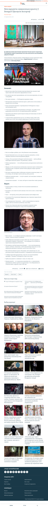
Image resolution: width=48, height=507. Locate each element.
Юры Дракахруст (7, 14)
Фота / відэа (27, 481)
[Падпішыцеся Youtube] (13, 472)
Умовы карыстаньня (29, 495)
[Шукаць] (37, 505)
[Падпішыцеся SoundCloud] (19, 472)
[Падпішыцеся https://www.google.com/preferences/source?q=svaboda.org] (5, 472)
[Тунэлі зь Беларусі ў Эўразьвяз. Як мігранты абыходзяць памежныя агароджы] (13, 451)
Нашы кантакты (28, 493)
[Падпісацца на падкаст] (16, 472)
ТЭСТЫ (24, 505)
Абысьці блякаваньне (8, 493)
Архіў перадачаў (28, 479)
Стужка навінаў (7, 479)
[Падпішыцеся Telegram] (24, 472)
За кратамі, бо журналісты (30, 484)
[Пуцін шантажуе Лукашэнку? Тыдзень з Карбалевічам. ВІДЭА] (13, 310)
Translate (45, 0)
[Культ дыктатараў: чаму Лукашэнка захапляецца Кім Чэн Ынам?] (13, 348)
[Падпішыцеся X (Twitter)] (11, 472)
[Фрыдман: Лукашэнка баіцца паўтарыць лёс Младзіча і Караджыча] (34, 310)
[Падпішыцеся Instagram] (21, 472)
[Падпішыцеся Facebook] (8, 472)
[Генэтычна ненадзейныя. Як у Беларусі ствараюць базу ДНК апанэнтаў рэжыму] (34, 328)
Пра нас (5, 490)
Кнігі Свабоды (7, 484)
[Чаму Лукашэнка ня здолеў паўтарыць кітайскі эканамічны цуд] (34, 348)
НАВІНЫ (11, 505)
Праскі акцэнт (7, 6)
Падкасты (6, 481)
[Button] (34, 19)
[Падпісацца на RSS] (27, 472)
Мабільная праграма (8, 495)
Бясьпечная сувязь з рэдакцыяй (31, 490)
